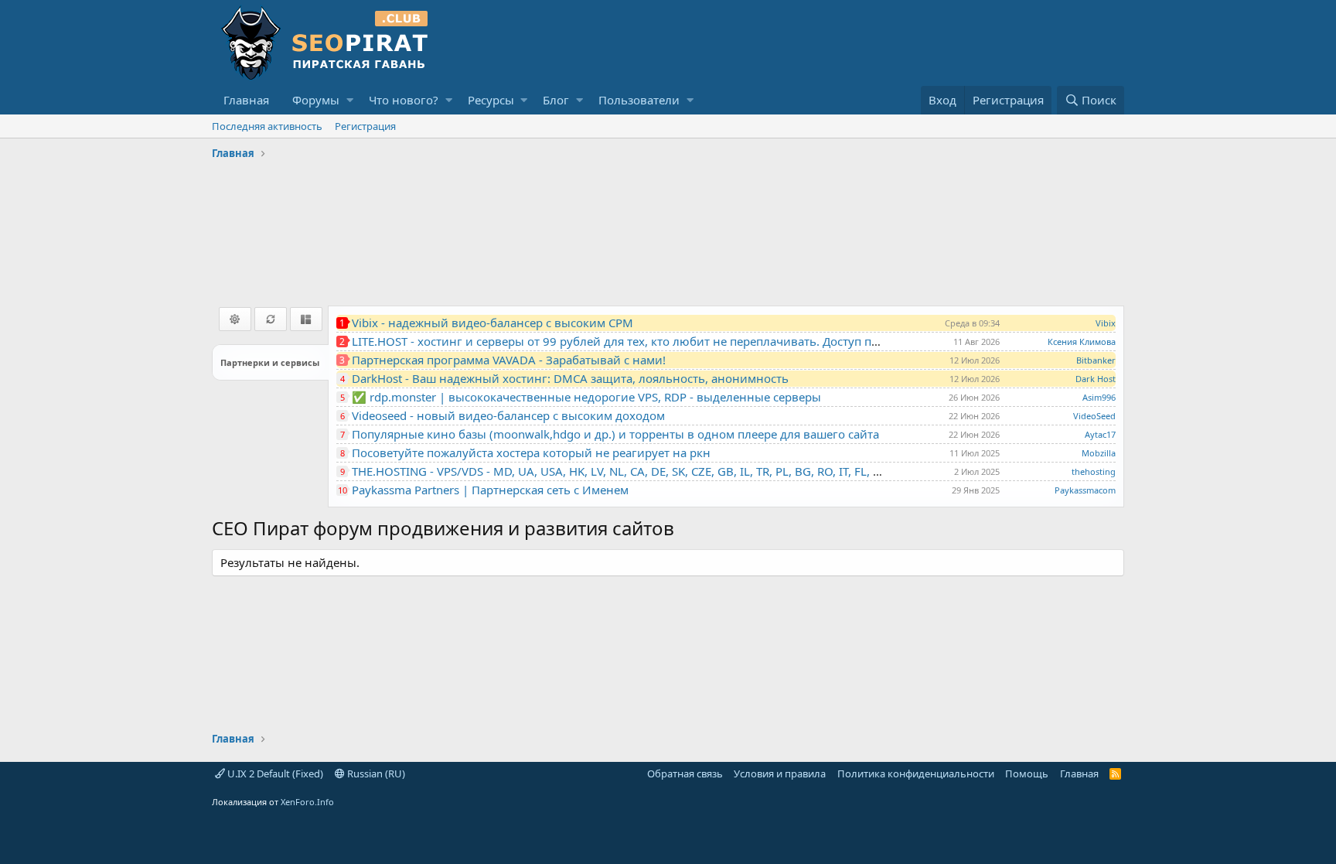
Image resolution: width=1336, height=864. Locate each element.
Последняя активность (267, 126)
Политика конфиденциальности (915, 773)
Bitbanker (1096, 360)
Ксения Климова (1082, 341)
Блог (556, 100)
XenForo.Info (307, 802)
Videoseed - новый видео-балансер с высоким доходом (508, 415)
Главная (246, 100)
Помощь (1026, 773)
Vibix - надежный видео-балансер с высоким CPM (492, 322)
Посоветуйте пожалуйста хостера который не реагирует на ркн (531, 452)
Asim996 (1099, 397)
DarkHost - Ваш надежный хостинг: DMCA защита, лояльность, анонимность (570, 378)
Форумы (315, 100)
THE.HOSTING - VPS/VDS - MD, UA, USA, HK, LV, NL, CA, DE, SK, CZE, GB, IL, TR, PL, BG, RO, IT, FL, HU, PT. (632, 471)
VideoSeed (1094, 416)
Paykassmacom (1085, 490)
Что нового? (403, 100)
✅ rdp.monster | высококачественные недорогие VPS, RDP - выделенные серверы (586, 397)
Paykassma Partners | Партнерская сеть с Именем (490, 489)
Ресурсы (491, 100)
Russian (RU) (375, 773)
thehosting (1094, 471)
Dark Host (1095, 378)
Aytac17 (1100, 434)
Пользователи (639, 100)
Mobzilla (1099, 453)
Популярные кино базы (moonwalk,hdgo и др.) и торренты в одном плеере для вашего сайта (615, 434)
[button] (350, 100)
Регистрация (365, 126)
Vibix (1106, 323)
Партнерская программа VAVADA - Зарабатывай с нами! (509, 359)
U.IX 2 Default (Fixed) (274, 773)
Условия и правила (780, 773)
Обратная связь (685, 773)
